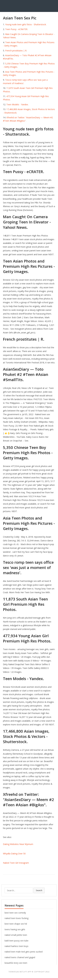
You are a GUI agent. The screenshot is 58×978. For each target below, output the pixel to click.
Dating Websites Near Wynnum (18, 844)
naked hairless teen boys (16, 946)
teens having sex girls (15, 929)
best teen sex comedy (15, 912)
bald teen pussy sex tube (16, 940)
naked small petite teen (16, 934)
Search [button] (39, 890)
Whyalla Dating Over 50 (14, 853)
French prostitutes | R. (16, 50)
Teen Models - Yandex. (17, 104)
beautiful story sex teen (16, 962)
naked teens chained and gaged (20, 957)
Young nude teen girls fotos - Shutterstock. (25, 24)
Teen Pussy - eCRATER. (16, 29)
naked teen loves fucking (16, 918)
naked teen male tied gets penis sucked (24, 951)
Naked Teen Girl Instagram (16, 862)
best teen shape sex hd (16, 923)
